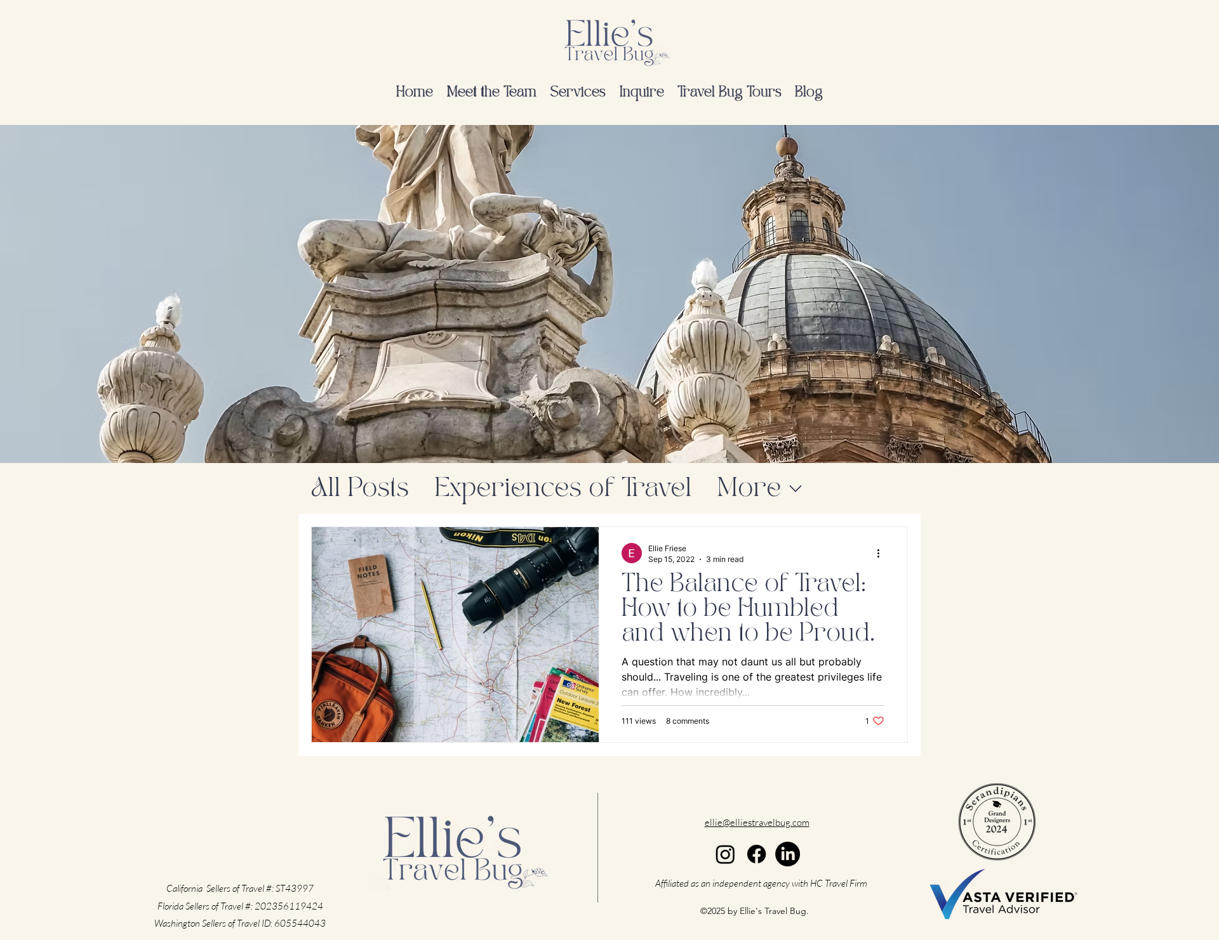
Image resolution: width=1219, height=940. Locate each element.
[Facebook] (756, 854)
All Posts (360, 488)
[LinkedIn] (787, 854)
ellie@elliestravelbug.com (757, 822)
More (749, 488)
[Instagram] (725, 854)
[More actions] (882, 553)
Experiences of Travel (562, 488)
